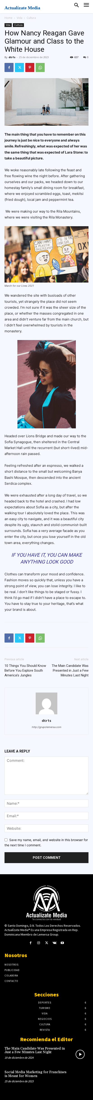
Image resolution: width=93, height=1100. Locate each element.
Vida (19, 18)
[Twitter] (19, 67)
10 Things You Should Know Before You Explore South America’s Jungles (25, 670)
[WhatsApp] (40, 67)
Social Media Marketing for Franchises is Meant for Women (35, 1074)
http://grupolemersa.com (46, 727)
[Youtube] (62, 943)
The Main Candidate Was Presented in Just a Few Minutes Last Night (70, 670)
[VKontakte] (54, 943)
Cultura (31, 18)
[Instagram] (38, 943)
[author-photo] (46, 714)
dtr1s (12, 57)
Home (8, 18)
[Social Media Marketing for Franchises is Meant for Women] (80, 1078)
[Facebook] (9, 67)
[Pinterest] (29, 67)
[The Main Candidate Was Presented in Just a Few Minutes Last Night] (80, 1054)
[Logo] (46, 903)
